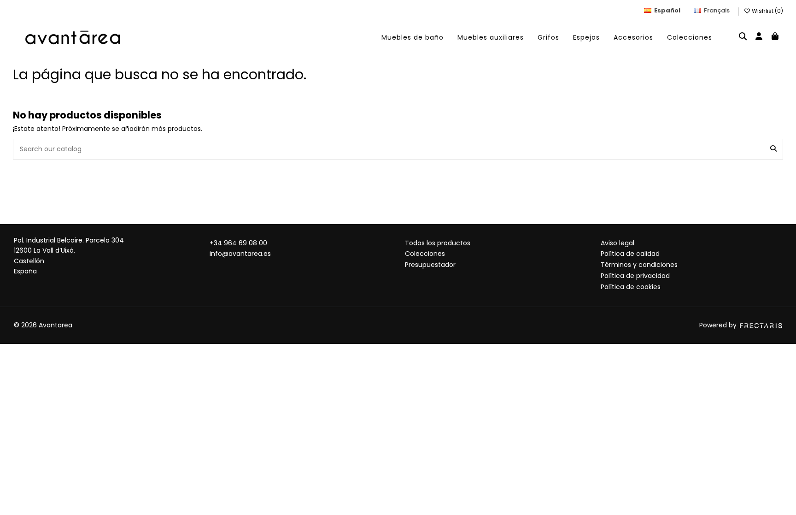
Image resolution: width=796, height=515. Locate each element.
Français (717, 10)
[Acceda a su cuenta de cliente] (759, 37)
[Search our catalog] (773, 149)
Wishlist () (766, 11)
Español (667, 10)
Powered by (718, 325)
